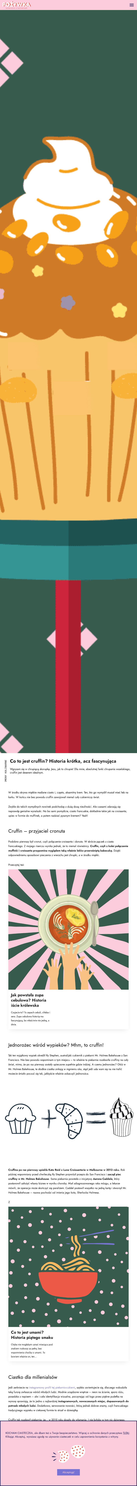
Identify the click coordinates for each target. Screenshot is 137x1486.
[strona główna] (17, 5)
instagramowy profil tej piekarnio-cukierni (52, 1387)
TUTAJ (126, 1433)
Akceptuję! (68, 1472)
